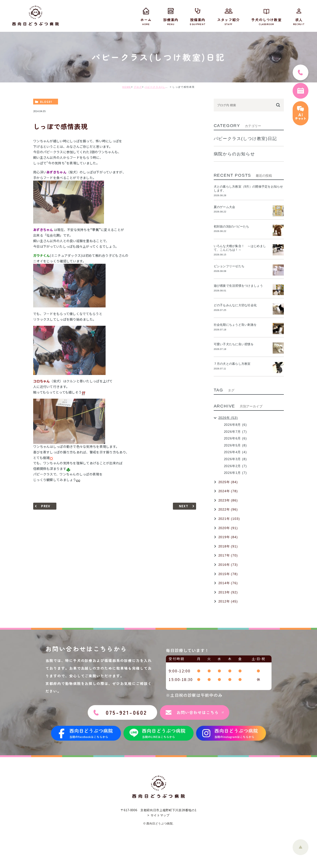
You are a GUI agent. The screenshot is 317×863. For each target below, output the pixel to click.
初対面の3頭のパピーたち (231, 226)
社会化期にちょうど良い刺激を (237, 324)
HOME (126, 87)
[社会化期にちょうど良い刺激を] (278, 328)
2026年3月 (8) (235, 459)
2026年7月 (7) (235, 431)
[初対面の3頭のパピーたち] (278, 230)
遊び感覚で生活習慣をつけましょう (238, 285)
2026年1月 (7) (235, 473)
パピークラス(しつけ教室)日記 (164, 87)
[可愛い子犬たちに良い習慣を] (278, 348)
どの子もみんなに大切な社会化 (235, 305)
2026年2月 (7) (235, 466)
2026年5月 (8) (235, 445)
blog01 (46, 102)
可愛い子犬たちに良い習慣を (235, 344)
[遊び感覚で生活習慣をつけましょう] (278, 289)
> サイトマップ (158, 815)
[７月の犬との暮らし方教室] (278, 367)
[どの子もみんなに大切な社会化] (278, 309)
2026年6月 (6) (235, 438)
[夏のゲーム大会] (278, 210)
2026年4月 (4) (235, 452)
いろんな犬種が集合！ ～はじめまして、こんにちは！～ (240, 248)
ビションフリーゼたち (231, 266)
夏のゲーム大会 (224, 207)
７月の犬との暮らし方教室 (232, 363)
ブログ (138, 87)
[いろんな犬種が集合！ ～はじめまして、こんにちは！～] (278, 249)
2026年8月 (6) (235, 425)
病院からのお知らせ (234, 154)
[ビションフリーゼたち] (278, 270)
